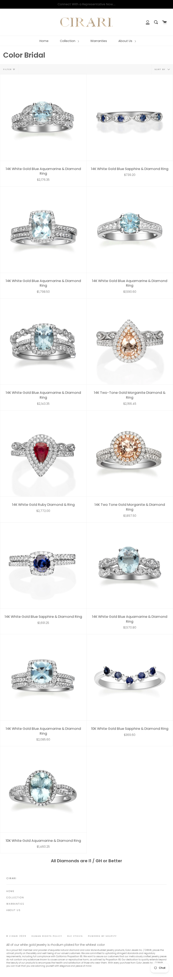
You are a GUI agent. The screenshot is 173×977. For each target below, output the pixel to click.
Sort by (160, 69)
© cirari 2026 (16, 936)
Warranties (98, 41)
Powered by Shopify (102, 936)
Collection (68, 41)
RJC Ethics (75, 936)
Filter (7, 69)
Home (44, 41)
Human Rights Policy (46, 936)
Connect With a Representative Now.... (86, 4)
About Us (125, 41)
